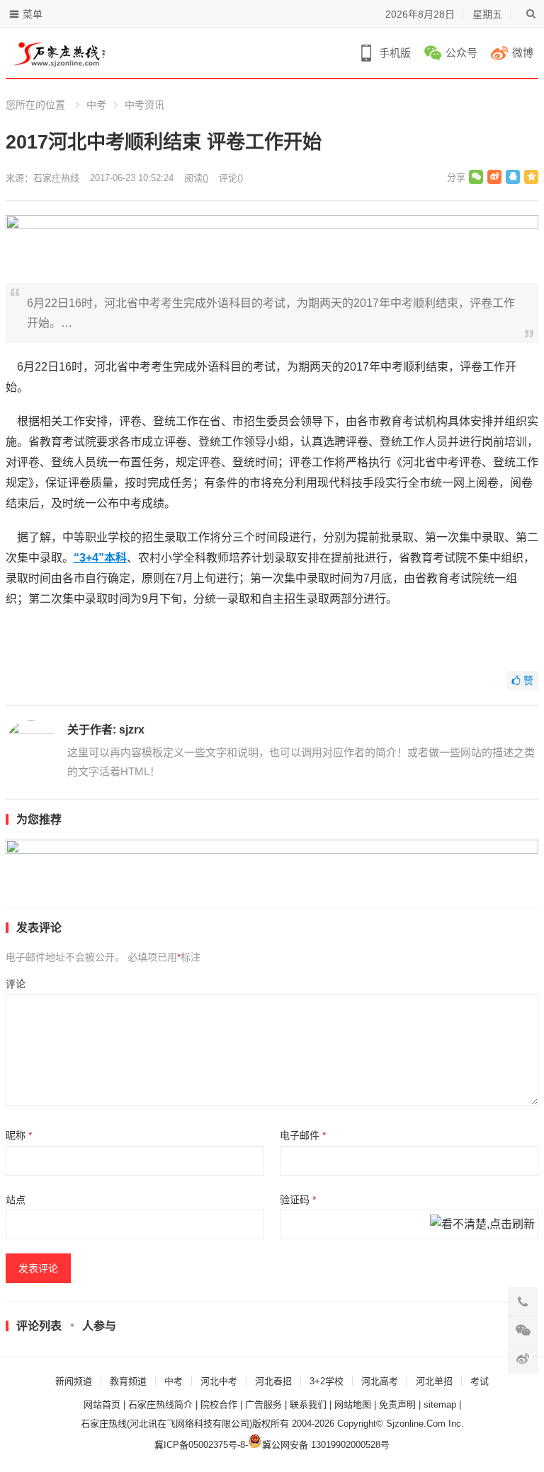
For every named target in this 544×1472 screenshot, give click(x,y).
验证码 (298, 1199)
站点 (16, 1199)
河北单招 (434, 1381)
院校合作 (218, 1404)
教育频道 (128, 1381)
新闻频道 (73, 1381)
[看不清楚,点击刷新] (482, 1225)
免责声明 (397, 1404)
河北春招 (273, 1381)
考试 (479, 1381)
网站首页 (102, 1404)
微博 (522, 53)
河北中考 (218, 1381)
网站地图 (352, 1404)
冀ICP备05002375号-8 (199, 1444)
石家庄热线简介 (160, 1404)
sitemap (440, 1404)
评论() (231, 178)
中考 (96, 104)
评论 (16, 984)
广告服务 (263, 1404)
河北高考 (379, 1381)
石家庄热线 (56, 178)
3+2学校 (327, 1381)
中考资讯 (144, 104)
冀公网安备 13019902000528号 (326, 1444)
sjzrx (131, 730)
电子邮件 (303, 1135)
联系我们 (308, 1404)
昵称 (19, 1135)
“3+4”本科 (100, 558)
